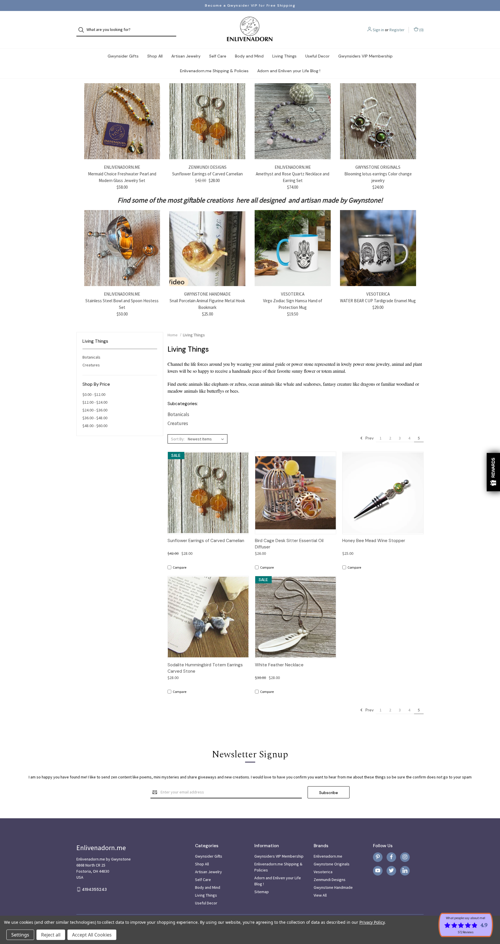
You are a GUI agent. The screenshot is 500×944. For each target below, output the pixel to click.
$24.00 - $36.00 (94, 410)
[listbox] (207, 439)
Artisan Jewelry (186, 56)
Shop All (155, 56)
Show (493, 472)
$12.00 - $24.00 (94, 402)
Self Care (217, 56)
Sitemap (261, 891)
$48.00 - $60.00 (94, 425)
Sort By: (178, 439)
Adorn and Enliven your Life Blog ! (288, 70)
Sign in (378, 29)
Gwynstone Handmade (333, 887)
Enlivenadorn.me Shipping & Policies (214, 70)
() (421, 29)
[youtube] (377, 870)
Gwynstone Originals (332, 864)
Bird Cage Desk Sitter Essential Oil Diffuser (289, 544)
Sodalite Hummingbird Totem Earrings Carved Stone (205, 668)
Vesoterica (323, 871)
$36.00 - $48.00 (94, 417)
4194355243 (94, 889)
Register (397, 29)
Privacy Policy (372, 922)
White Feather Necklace (279, 665)
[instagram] (404, 856)
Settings (20, 935)
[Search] (82, 29)
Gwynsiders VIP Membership (365, 56)
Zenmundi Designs (329, 879)
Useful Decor (317, 56)
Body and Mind (249, 56)
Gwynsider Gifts (123, 56)
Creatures (91, 365)
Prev (369, 438)
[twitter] (391, 870)
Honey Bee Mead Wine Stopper (373, 541)
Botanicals (91, 357)
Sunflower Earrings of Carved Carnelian (207, 174)
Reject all (50, 935)
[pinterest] (377, 856)
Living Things (284, 56)
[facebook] (391, 856)
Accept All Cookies (92, 935)
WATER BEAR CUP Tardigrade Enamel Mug (378, 300)
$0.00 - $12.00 (93, 394)
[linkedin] (404, 870)
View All (320, 895)
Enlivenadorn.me (328, 856)
